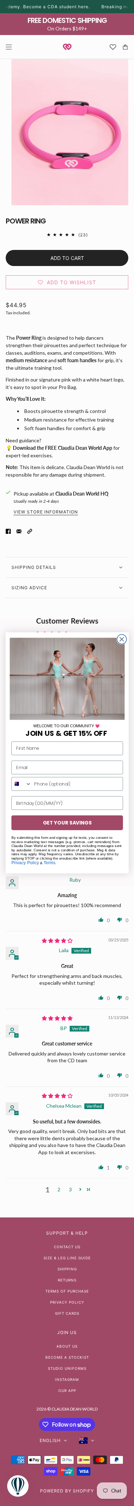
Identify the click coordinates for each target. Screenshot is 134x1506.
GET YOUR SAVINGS (67, 823)
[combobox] (21, 784)
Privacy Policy (25, 862)
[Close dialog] (121, 639)
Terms (49, 862)
